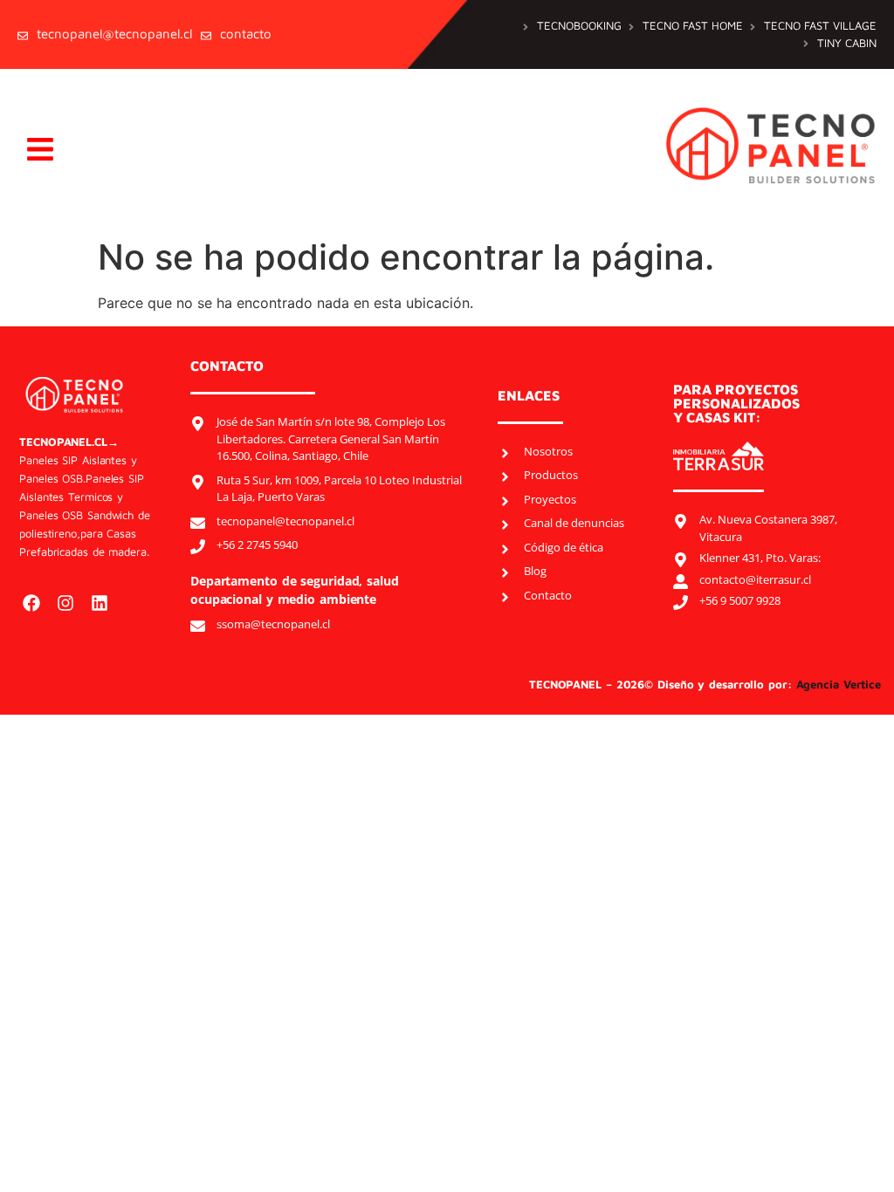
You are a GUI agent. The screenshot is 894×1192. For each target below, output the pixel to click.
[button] (39, 149)
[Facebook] (31, 603)
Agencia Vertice (840, 684)
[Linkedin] (99, 603)
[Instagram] (65, 603)
